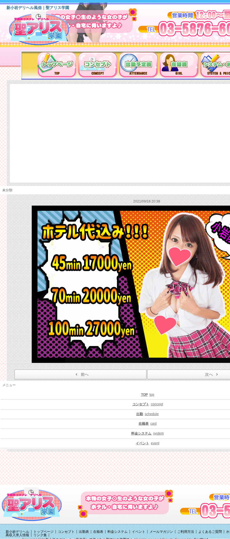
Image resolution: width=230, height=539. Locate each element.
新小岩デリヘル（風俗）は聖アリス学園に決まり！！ (46, 30)
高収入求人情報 (17, 535)
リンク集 (40, 535)
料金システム (117, 532)
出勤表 (84, 532)
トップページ (43, 532)
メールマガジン (161, 532)
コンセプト (66, 532)
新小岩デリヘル (17, 532)
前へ (85, 374)
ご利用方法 (185, 532)
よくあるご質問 (210, 532)
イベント (138, 532)
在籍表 (98, 532)
